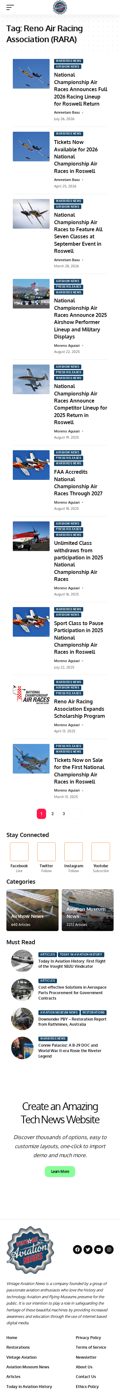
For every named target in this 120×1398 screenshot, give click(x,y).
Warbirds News (68, 60)
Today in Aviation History (81, 954)
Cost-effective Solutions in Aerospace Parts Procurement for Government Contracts (72, 993)
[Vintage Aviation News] (60, 7)
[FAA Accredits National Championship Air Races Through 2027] (31, 465)
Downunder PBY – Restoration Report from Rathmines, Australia (72, 1022)
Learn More (60, 1171)
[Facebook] (19, 858)
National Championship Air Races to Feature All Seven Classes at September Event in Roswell (78, 233)
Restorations (94, 1012)
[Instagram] (73, 858)
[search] (109, 7)
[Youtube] (101, 858)
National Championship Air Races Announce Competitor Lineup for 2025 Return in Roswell (80, 404)
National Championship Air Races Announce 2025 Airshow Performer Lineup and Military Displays (80, 318)
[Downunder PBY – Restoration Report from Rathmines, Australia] (22, 1019)
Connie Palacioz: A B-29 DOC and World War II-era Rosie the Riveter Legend (69, 1051)
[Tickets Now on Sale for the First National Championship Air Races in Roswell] (31, 759)
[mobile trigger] (11, 7)
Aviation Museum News (58, 1012)
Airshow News (67, 66)
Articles (47, 954)
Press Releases (68, 286)
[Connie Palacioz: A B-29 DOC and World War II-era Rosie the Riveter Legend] (22, 1048)
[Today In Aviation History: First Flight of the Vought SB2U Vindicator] (22, 961)
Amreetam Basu (67, 112)
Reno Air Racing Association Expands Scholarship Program (79, 708)
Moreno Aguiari (67, 345)
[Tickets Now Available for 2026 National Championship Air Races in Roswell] (31, 146)
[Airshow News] (32, 910)
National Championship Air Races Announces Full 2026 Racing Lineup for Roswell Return (80, 89)
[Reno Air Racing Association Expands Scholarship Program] (31, 694)
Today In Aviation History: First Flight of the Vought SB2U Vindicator (72, 964)
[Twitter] (46, 858)
